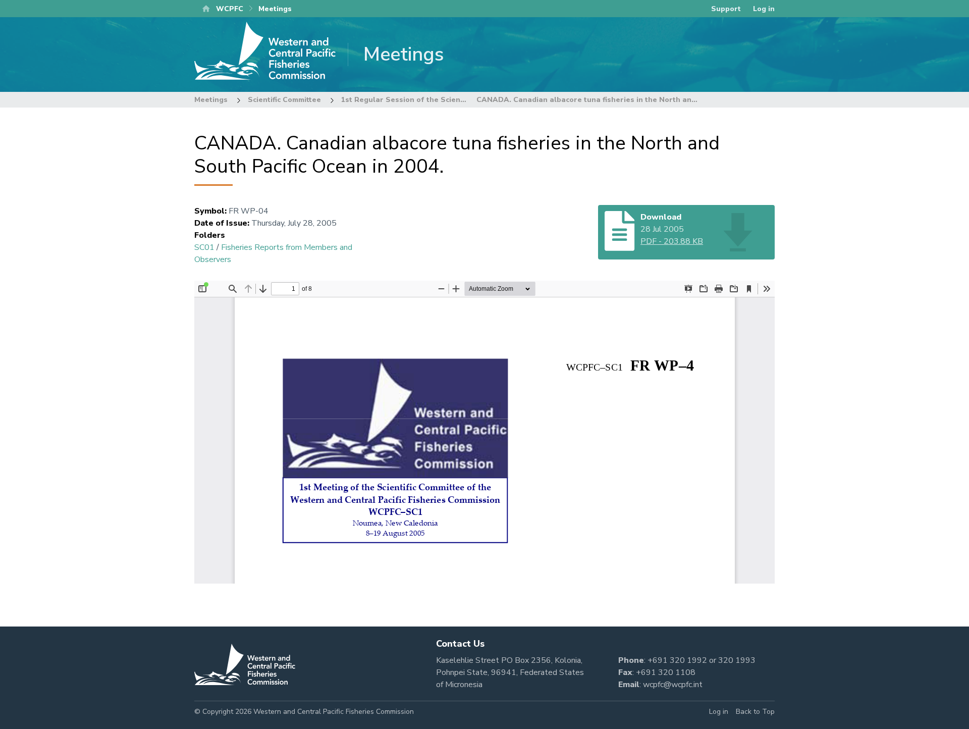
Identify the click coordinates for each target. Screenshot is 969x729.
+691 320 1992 (677, 660)
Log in (764, 9)
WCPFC (229, 9)
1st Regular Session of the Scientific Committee (427, 100)
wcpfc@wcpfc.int (673, 684)
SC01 (204, 247)
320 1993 (737, 660)
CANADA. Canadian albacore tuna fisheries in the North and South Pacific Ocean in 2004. (637, 100)
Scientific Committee (284, 100)
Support (726, 9)
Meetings (211, 100)
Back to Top (755, 711)
